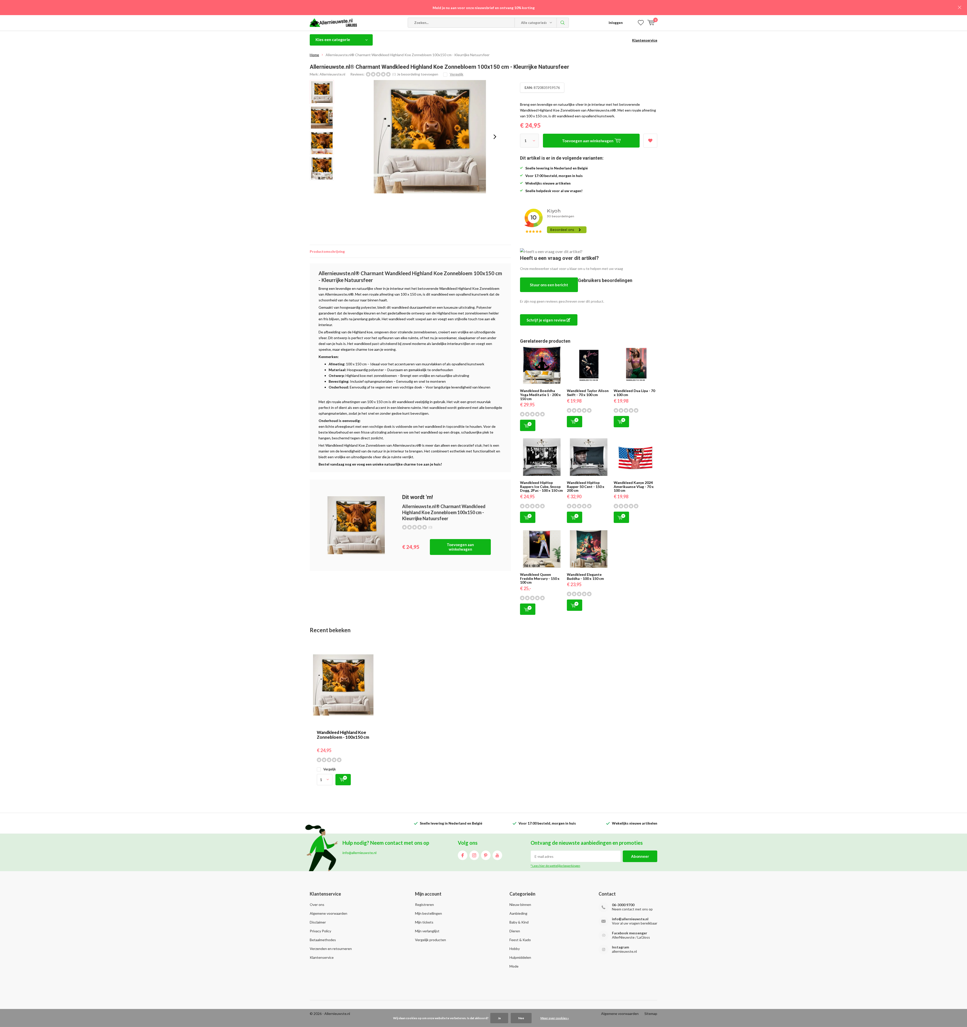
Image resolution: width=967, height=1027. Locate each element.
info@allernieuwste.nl (630, 919)
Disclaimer (318, 922)
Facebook (462, 855)
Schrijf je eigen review (547, 320)
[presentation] (495, 137)
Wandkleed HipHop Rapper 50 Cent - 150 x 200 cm (585, 486)
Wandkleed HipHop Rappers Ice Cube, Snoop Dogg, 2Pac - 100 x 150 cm (541, 486)
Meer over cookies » (554, 1018)
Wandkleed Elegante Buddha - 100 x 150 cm (585, 576)
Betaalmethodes (323, 940)
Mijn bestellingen (428, 913)
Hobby (514, 948)
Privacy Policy (320, 931)
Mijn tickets (424, 922)
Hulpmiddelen (520, 957)
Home (314, 55)
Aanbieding (518, 913)
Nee (521, 1018)
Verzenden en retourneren (331, 948)
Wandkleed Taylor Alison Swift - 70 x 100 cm (588, 392)
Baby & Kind (519, 922)
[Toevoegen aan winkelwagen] (343, 779)
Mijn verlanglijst (427, 931)
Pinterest (486, 855)
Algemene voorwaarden (328, 913)
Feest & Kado (520, 940)
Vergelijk (329, 769)
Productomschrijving (327, 251)
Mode (514, 966)
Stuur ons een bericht (549, 284)
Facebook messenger (629, 933)
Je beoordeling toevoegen (417, 74)
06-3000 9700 (623, 905)
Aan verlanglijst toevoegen (650, 141)
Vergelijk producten (430, 940)
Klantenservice (644, 40)
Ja (499, 1018)
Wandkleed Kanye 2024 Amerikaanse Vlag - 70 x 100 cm (634, 486)
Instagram (474, 855)
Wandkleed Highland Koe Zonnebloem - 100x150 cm (343, 735)
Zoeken (563, 23)
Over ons (317, 904)
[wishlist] (641, 22)
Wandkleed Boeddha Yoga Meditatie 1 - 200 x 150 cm (540, 394)
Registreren (424, 904)
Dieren (514, 931)
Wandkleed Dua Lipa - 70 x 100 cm (634, 392)
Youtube (497, 855)
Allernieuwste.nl (332, 74)
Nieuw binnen (520, 904)
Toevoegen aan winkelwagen (460, 546)
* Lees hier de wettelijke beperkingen (555, 866)
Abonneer (640, 856)
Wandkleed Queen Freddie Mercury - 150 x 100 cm (540, 578)
